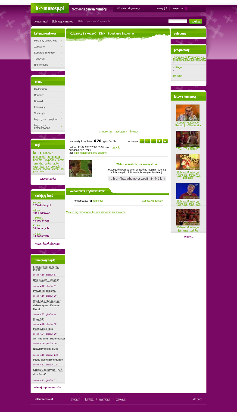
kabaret (48, 153)
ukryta (55, 169)
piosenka (39, 156)
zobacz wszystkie (152, 200)
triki (42, 166)
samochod (53, 156)
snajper (37, 233)
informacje (104, 399)
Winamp (177, 75)
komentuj (98, 200)
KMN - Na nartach (188, 148)
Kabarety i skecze (62, 21)
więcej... (188, 236)
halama (38, 160)
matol (83, 152)
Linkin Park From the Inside (46, 268)
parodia (38, 163)
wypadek (50, 160)
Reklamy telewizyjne (45, 40)
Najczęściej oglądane (46, 119)
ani (62, 169)
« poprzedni (105, 131)
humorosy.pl (40, 21)
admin (36, 210)
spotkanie (91, 152)
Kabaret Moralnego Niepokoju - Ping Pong (188, 202)
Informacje (40, 107)
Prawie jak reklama (44, 290)
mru (42, 171)
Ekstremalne (41, 64)
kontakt (89, 399)
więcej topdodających (48, 243)
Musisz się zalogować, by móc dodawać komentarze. (96, 212)
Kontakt (38, 101)
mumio (46, 169)
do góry (197, 399)
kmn (76, 152)
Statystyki (39, 113)
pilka (35, 171)
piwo (35, 166)
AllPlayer (178, 67)
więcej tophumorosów (48, 387)
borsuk (116, 147)
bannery (75, 399)
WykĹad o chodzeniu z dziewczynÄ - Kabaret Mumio (47, 305)
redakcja (120, 399)
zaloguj (161, 8)
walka (48, 163)
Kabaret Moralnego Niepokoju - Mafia (188, 228)
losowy (134, 131)
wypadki (55, 166)
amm (61, 160)
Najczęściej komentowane (42, 126)
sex (47, 166)
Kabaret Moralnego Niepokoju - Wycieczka (188, 124)
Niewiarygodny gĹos (45, 348)
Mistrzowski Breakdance (48, 359)
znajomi (102, 152)
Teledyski (39, 58)
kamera (37, 169)
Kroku (36, 225)
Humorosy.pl (38, 5)
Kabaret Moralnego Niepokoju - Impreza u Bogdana (188, 175)
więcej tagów (48, 178)
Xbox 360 (38, 319)
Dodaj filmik (40, 89)
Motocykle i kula (43, 328)
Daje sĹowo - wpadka (46, 280)
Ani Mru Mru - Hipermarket (49, 338)
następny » (121, 131)
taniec (56, 163)
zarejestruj (177, 8)
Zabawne (39, 46)
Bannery (39, 95)
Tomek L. (38, 217)
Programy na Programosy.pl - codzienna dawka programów (189, 58)
